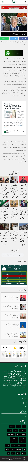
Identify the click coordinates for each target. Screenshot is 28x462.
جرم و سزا (9, 431)
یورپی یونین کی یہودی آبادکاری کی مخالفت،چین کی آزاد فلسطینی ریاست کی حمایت (11, 324)
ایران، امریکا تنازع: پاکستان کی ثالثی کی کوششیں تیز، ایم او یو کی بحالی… (4, 190)
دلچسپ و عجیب (14, 438)
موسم (12, 449)
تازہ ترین (21, 42)
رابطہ (26, 406)
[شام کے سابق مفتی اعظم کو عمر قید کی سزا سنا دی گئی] (14, 227)
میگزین (7, 449)
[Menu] (2, 2)
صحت (13, 446)
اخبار (26, 416)
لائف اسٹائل (19, 449)
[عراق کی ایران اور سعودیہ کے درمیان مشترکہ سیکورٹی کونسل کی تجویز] (4, 203)
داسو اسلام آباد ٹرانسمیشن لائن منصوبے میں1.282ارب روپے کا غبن (11, 333)
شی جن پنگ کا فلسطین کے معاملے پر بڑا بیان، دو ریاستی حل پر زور (11, 296)
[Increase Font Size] (3, 42)
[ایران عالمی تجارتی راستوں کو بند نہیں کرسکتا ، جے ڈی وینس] (23, 203)
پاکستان (23, 453)
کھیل (8, 453)
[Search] (25, 2)
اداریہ (24, 427)
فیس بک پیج (25, 402)
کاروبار (18, 453)
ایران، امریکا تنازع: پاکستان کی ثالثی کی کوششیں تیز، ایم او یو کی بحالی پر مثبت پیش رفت (11, 315)
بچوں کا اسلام (22, 431)
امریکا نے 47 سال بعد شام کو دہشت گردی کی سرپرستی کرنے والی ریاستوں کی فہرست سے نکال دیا (11, 306)
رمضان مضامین (14, 442)
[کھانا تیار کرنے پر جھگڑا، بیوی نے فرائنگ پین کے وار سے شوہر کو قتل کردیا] (4, 227)
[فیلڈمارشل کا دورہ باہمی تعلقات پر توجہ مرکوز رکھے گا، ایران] (14, 203)
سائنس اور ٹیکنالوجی (21, 446)
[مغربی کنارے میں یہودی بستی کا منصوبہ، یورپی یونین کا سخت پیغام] (23, 227)
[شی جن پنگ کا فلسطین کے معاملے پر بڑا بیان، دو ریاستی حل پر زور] (23, 179)
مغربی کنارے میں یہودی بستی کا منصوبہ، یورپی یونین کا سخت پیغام (24, 238)
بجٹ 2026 (12, 427)
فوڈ (24, 449)
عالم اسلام (7, 446)
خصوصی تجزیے (11, 434)
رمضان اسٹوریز (22, 442)
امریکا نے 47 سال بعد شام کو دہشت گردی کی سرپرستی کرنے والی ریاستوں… (14, 190)
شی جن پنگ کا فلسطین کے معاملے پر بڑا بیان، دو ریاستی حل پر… (24, 190)
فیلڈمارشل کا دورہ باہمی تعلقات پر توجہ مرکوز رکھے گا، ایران (14, 214)
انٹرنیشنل (25, 42)
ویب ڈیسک (13, 42)
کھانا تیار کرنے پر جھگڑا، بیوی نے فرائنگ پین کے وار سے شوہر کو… (4, 238)
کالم (13, 453)
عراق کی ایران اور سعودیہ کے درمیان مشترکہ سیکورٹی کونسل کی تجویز (4, 214)
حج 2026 (23, 434)
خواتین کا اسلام (22, 438)
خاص (18, 42)
